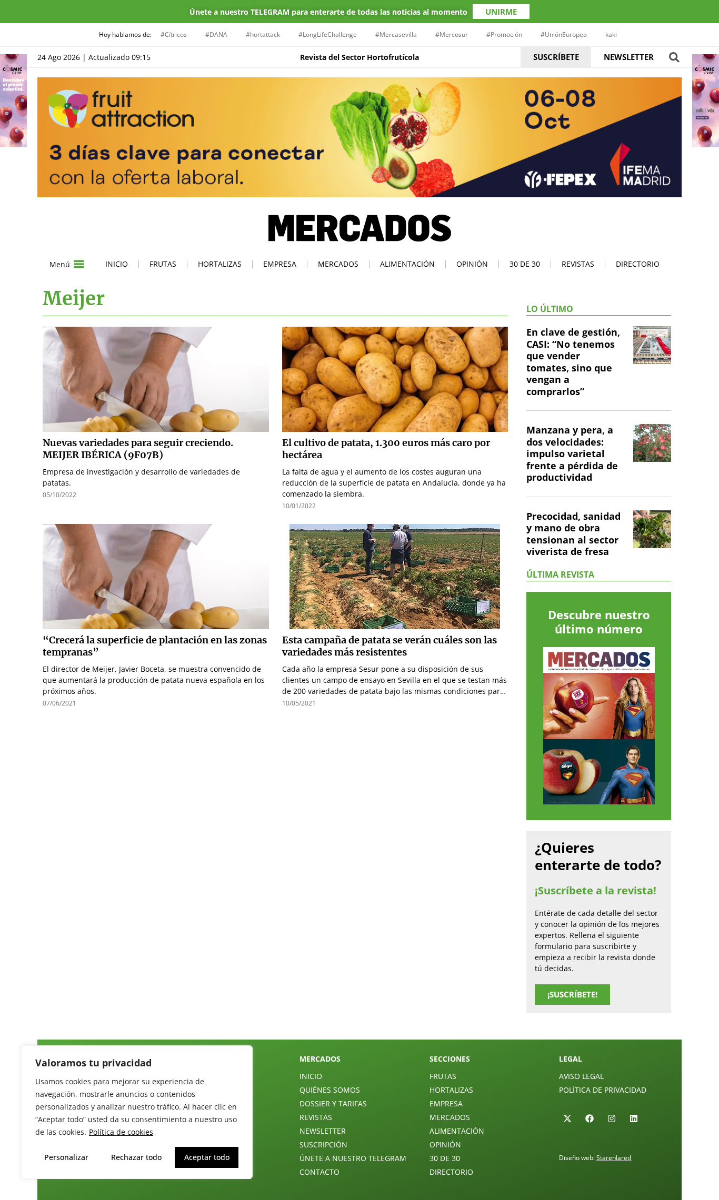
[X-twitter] (567, 1118)
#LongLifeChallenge (327, 34)
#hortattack (263, 34)
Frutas (162, 264)
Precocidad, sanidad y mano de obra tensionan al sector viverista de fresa (573, 534)
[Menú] (79, 264)
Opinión (472, 264)
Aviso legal (581, 1076)
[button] (674, 57)
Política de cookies (121, 1132)
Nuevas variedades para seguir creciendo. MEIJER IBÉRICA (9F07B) (138, 449)
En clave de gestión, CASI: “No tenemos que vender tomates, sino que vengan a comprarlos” (573, 362)
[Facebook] (589, 1118)
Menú (59, 264)
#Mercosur (451, 34)
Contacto (319, 1172)
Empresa (279, 264)
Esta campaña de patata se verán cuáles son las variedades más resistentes (389, 646)
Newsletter (322, 1131)
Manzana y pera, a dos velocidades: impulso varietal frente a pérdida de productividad (572, 453)
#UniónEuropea (564, 34)
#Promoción (504, 34)
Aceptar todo (206, 1157)
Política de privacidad (602, 1090)
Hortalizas (220, 264)
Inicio (116, 264)
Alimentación (407, 264)
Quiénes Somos (329, 1090)
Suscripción (323, 1144)
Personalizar (66, 1157)
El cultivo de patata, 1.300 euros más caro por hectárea (386, 449)
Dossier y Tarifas (333, 1103)
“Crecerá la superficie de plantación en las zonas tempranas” (155, 646)
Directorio (638, 264)
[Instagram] (611, 1118)
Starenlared (613, 1157)
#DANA (216, 34)
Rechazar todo (136, 1157)
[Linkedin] (633, 1118)
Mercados (338, 264)
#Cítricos (174, 34)
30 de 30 (525, 264)
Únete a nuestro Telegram (352, 1158)
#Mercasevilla (396, 34)
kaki (611, 34)
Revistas (578, 264)
